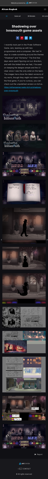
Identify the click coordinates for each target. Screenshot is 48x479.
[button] (38, 454)
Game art (17, 16)
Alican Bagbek (9, 9)
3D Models (31, 16)
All (6, 16)
